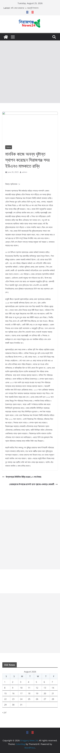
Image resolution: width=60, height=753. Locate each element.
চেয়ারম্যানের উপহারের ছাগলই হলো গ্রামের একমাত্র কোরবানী (31, 484)
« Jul (4, 712)
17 (21, 693)
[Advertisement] (30, 72)
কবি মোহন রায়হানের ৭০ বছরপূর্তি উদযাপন (24, 8)
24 (21, 699)
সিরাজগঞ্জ (8, 147)
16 (13, 693)
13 (45, 687)
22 (5, 699)
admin (24, 172)
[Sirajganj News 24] (5, 36)
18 (29, 693)
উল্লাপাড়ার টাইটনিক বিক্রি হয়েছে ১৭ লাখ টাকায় (23, 476)
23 (13, 699)
